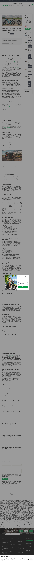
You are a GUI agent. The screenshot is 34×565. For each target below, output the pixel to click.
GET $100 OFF (23, 286)
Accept (9, 562)
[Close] (28, 276)
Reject (25, 562)
